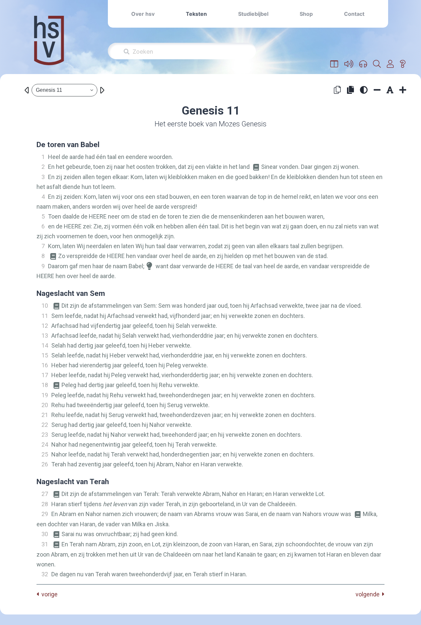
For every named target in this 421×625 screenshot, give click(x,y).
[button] (334, 64)
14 (44, 345)
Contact (354, 14)
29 (44, 513)
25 (44, 454)
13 (44, 335)
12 (44, 325)
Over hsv (143, 14)
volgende (369, 594)
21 (44, 414)
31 (44, 544)
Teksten (196, 14)
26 (44, 464)
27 (44, 493)
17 (44, 375)
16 (44, 365)
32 (44, 574)
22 (44, 424)
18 (44, 384)
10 (44, 305)
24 (44, 444)
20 (44, 405)
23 (44, 434)
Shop (306, 14)
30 (44, 534)
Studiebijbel (253, 14)
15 (44, 355)
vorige (48, 594)
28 (44, 504)
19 (44, 395)
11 (44, 315)
